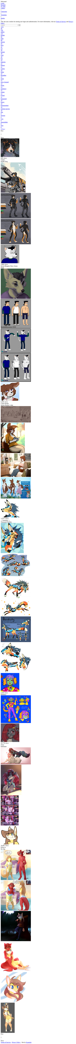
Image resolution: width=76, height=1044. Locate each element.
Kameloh (28, 1042)
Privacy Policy (16, 1042)
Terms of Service (61, 21)
